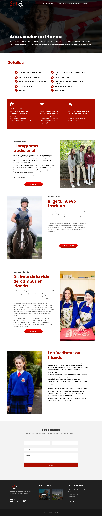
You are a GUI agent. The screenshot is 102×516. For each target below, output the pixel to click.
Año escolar (62, 3)
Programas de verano (49, 3)
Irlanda (57, 494)
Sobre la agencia (74, 3)
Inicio (37, 3)
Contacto (86, 3)
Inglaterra (44, 494)
